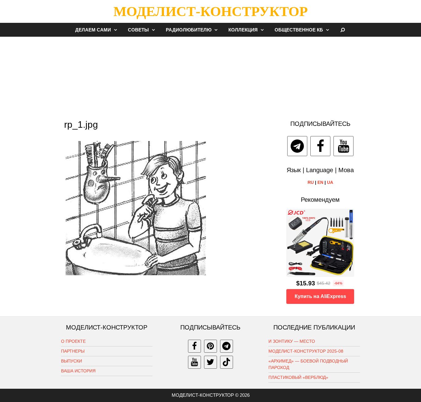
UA (330, 182)
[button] (117, 30)
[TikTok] (226, 362)
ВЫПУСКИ (71, 360)
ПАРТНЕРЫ (72, 351)
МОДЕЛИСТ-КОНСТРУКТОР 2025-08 (305, 351)
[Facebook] (320, 146)
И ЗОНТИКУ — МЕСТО (291, 341)
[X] (210, 362)
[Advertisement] (210, 75)
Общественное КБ (299, 29)
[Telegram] (297, 146)
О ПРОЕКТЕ (73, 341)
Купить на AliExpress (320, 296)
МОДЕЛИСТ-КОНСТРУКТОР (210, 11)
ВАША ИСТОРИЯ (78, 370)
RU (311, 182)
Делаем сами (93, 29)
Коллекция (243, 29)
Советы (138, 29)
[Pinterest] (210, 346)
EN (320, 182)
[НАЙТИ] (342, 30)
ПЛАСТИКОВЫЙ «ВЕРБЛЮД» (298, 377)
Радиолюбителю (188, 29)
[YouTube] (343, 146)
